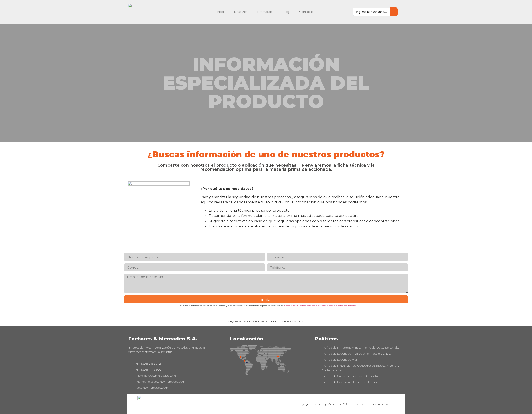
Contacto (306, 12)
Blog (285, 12)
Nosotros (240, 12)
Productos (264, 12)
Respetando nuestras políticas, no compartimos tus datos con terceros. (320, 305)
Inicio (220, 12)
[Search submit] (394, 11)
